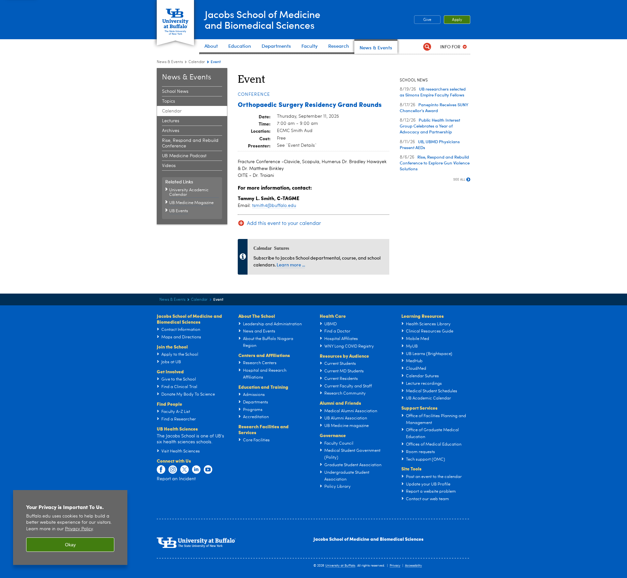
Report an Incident (176, 479)
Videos (169, 165)
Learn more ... (291, 265)
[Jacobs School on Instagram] (173, 470)
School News (175, 91)
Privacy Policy (79, 529)
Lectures (170, 121)
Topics (168, 101)
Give (427, 20)
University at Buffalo (340, 565)
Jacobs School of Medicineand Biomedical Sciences (262, 19)
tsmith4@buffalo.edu (274, 205)
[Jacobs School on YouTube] (208, 470)
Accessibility (413, 565)
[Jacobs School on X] (184, 470)
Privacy (395, 565)
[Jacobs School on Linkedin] (196, 470)
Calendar (196, 62)
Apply (457, 20)
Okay (70, 544)
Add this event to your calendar (284, 223)
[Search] (427, 46)
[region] (70, 527)
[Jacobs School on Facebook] (161, 470)
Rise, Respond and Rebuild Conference (190, 143)
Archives (170, 130)
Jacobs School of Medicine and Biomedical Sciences (369, 539)
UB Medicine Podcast (184, 156)
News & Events (170, 62)
